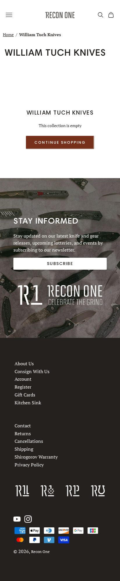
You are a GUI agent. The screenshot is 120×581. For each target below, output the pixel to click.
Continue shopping (59, 142)
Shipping (24, 449)
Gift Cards (25, 395)
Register (23, 387)
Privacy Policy (29, 464)
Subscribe (60, 263)
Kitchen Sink (28, 402)
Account (23, 379)
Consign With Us (32, 371)
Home (8, 34)
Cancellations (29, 441)
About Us (24, 363)
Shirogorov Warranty (36, 457)
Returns (23, 433)
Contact (23, 425)
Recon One (40, 551)
